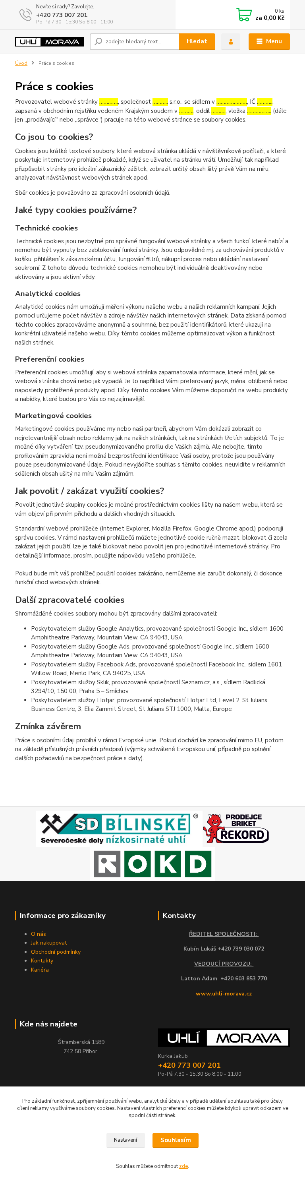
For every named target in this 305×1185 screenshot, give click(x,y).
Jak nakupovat (49, 943)
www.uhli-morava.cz (224, 993)
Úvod (21, 63)
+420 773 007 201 (61, 15)
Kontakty (42, 960)
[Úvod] (49, 42)
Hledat (197, 41)
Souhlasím (175, 1140)
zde (183, 1166)
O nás (38, 934)
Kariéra (40, 970)
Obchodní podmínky (56, 952)
